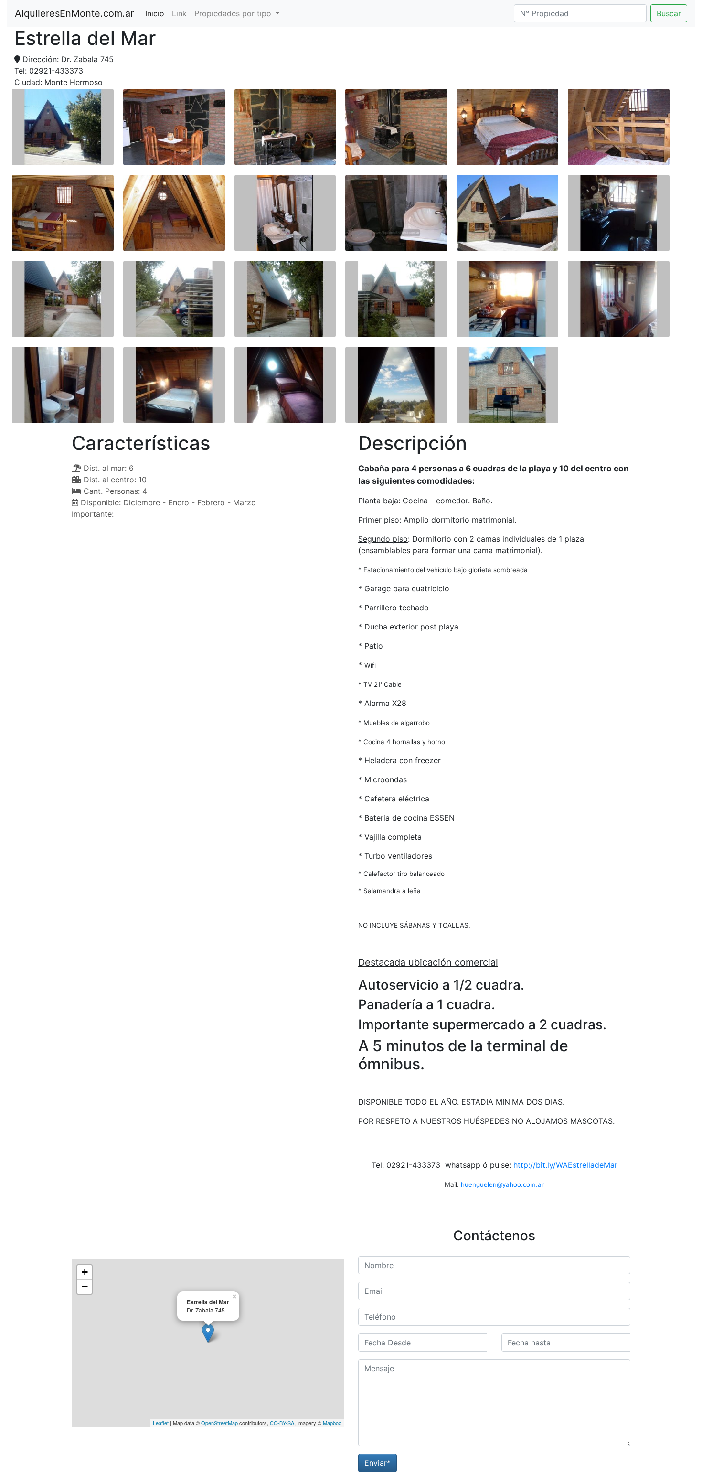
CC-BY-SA (282, 1423)
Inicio (156, 13)
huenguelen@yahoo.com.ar (502, 1184)
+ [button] (85, 1272)
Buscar (669, 13)
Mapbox (332, 1423)
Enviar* (377, 1463)
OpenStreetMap (219, 1423)
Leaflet (161, 1423)
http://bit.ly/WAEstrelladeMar (565, 1165)
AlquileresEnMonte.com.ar (74, 13)
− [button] (85, 1286)
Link (179, 13)
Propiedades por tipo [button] (234, 13)
